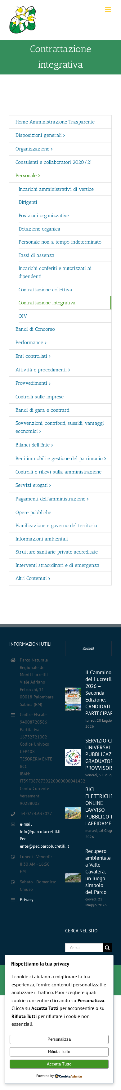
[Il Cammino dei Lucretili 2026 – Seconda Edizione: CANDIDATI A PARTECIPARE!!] (73, 699)
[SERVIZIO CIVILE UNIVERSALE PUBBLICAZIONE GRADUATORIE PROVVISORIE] (73, 757)
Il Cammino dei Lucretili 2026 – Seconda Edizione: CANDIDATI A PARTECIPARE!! (102, 693)
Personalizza (59, 1039)
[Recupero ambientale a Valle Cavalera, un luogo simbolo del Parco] (73, 877)
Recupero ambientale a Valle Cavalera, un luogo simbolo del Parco (98, 871)
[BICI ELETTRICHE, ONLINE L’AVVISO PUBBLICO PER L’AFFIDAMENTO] (73, 813)
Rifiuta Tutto (59, 1051)
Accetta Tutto (59, 1064)
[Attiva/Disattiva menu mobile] (108, 9)
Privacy (27, 899)
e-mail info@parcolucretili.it (38, 827)
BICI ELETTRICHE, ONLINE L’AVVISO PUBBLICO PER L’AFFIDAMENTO (103, 806)
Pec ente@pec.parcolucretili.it (38, 842)
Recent (89, 648)
